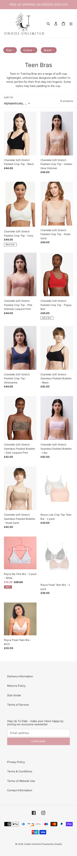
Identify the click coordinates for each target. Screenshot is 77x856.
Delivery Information (20, 676)
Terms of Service (18, 704)
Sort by (8, 97)
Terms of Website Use (21, 781)
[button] (10, 50)
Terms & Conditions (19, 771)
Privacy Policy (16, 762)
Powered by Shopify (52, 844)
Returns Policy (16, 685)
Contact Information (19, 790)
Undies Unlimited (32, 844)
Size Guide (14, 695)
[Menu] (71, 23)
